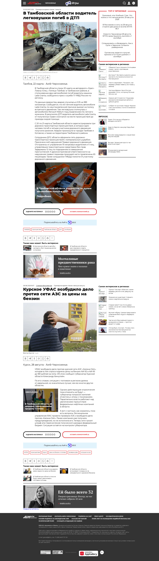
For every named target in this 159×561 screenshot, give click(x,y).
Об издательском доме (114, 516)
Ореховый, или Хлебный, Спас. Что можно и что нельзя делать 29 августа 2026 (117, 17)
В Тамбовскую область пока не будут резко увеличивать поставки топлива (44, 478)
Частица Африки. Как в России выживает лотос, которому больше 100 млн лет (121, 92)
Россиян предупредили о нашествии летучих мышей (121, 135)
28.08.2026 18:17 (28, 285)
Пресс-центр (98, 516)
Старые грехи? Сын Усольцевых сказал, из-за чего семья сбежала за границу (122, 306)
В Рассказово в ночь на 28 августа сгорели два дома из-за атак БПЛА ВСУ (117, 27)
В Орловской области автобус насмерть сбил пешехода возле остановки (44, 248)
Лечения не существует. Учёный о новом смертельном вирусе (121, 298)
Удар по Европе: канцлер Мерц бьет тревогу (121, 128)
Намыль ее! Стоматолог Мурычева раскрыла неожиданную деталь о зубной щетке (121, 100)
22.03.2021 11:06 (28, 9)
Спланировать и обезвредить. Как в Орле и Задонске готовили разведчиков (117, 45)
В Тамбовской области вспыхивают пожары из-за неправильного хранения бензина (82, 471)
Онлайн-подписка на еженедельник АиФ (54, 519)
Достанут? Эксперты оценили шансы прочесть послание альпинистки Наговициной (122, 77)
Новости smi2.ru (31, 279)
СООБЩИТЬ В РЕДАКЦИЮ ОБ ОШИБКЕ (69, 521)
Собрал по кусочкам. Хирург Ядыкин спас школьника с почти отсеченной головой (122, 107)
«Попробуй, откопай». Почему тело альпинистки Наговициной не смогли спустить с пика (121, 330)
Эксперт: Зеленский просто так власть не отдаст (119, 143)
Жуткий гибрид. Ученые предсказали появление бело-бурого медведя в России (122, 314)
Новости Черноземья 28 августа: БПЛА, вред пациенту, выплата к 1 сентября (117, 36)
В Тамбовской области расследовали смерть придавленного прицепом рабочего (74, 249)
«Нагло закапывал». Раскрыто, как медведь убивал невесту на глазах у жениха (122, 84)
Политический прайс (46, 521)
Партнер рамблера (70, 552)
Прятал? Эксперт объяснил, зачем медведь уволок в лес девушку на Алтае (121, 291)
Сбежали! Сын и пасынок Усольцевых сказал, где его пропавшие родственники (122, 69)
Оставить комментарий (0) (79, 211)
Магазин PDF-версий (79, 519)
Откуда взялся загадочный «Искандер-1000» (117, 151)
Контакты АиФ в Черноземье (65, 516)
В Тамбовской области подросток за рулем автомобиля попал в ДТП (64, 190)
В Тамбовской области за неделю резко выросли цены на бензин (45, 470)
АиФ (36, 353)
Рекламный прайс (45, 516)
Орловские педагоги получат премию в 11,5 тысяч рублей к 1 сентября (117, 55)
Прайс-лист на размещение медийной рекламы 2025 (111, 519)
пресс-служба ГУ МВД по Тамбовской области (40, 72)
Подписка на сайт (85, 516)
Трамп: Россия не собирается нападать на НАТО (118, 120)
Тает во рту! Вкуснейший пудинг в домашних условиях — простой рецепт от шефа (121, 322)
